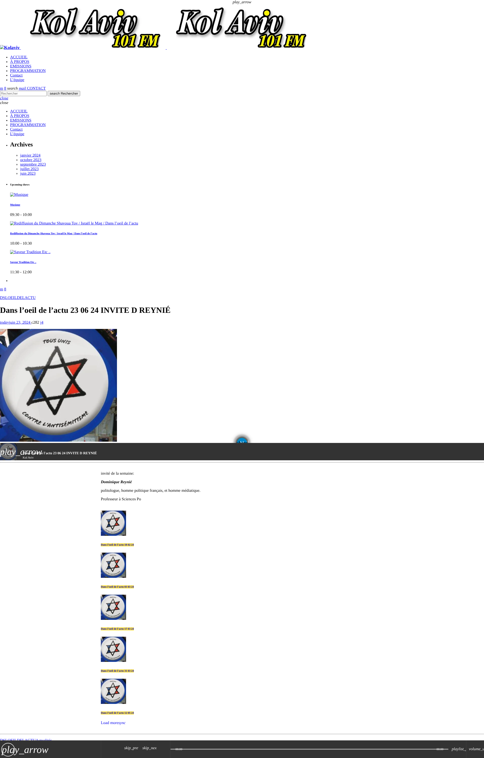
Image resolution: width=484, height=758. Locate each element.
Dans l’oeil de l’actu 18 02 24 (117, 544)
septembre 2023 (33, 164)
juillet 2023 (29, 169)
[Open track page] (165, 749)
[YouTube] (1, 88)
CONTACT (32, 88)
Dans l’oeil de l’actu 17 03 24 (117, 628)
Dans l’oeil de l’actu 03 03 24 (117, 586)
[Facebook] (5, 88)
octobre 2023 (30, 160)
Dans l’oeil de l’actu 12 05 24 (117, 712)
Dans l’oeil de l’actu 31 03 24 (117, 670)
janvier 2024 (30, 155)
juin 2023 (28, 173)
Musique (15, 204)
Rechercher (64, 93)
